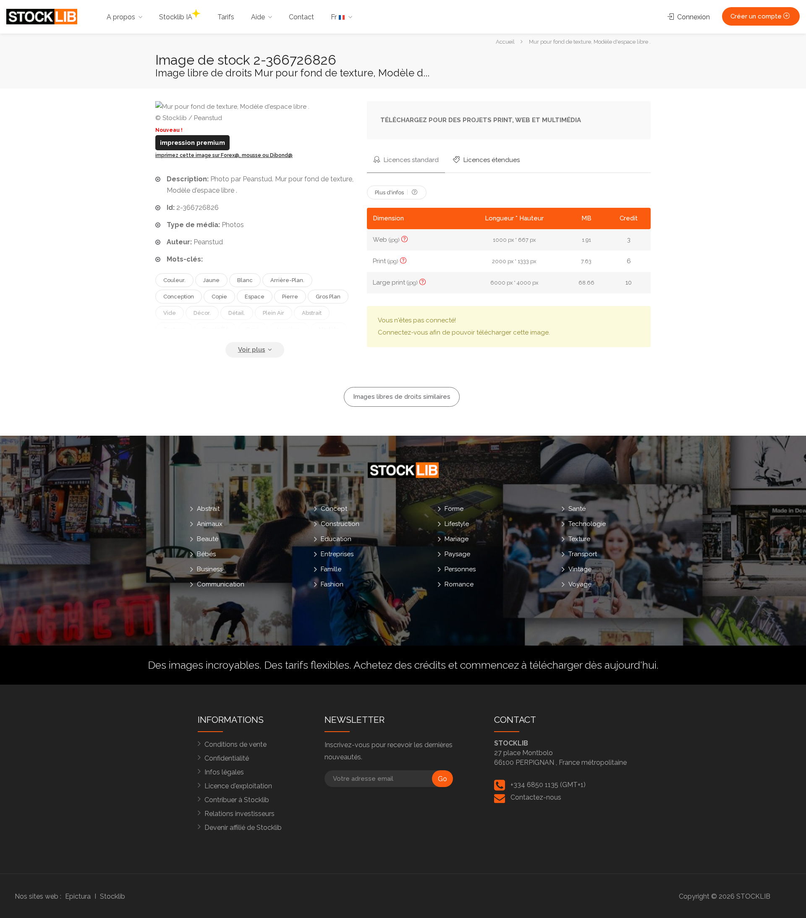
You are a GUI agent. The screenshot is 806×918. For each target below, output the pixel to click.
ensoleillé (215, 329)
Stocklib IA (175, 17)
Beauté (207, 539)
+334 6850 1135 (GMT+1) (548, 785)
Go (442, 779)
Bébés (206, 554)
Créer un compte (756, 16)
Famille (331, 569)
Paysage (457, 554)
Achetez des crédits (399, 665)
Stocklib (112, 896)
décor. (202, 313)
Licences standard (410, 160)
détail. (236, 313)
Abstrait (208, 509)
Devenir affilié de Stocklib (243, 828)
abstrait (312, 313)
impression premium (192, 142)
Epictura (78, 896)
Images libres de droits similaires (401, 396)
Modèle (329, 329)
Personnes (460, 569)
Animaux (209, 524)
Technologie (587, 524)
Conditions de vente (235, 744)
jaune (211, 280)
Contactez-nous (535, 797)
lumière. (289, 329)
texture (174, 329)
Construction (340, 524)
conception (178, 296)
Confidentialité (226, 758)
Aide (258, 17)
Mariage (456, 539)
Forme (454, 509)
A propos (121, 17)
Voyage (579, 584)
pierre (290, 296)
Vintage (579, 569)
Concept (334, 509)
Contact (301, 17)
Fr (334, 17)
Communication (220, 584)
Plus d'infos (390, 192)
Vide (169, 313)
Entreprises (337, 554)
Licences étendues (491, 160)
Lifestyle (457, 524)
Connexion (692, 17)
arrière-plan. (287, 280)
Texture (579, 539)
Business (209, 569)
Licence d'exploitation (238, 786)
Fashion (332, 584)
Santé (577, 509)
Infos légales (224, 772)
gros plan (328, 296)
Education (336, 539)
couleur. (174, 280)
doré (252, 329)
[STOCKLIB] (41, 16)
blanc (245, 280)
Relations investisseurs (239, 814)
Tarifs (225, 17)
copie (219, 296)
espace (254, 296)
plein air (273, 313)
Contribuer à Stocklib (236, 800)
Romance (459, 584)
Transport (582, 554)
